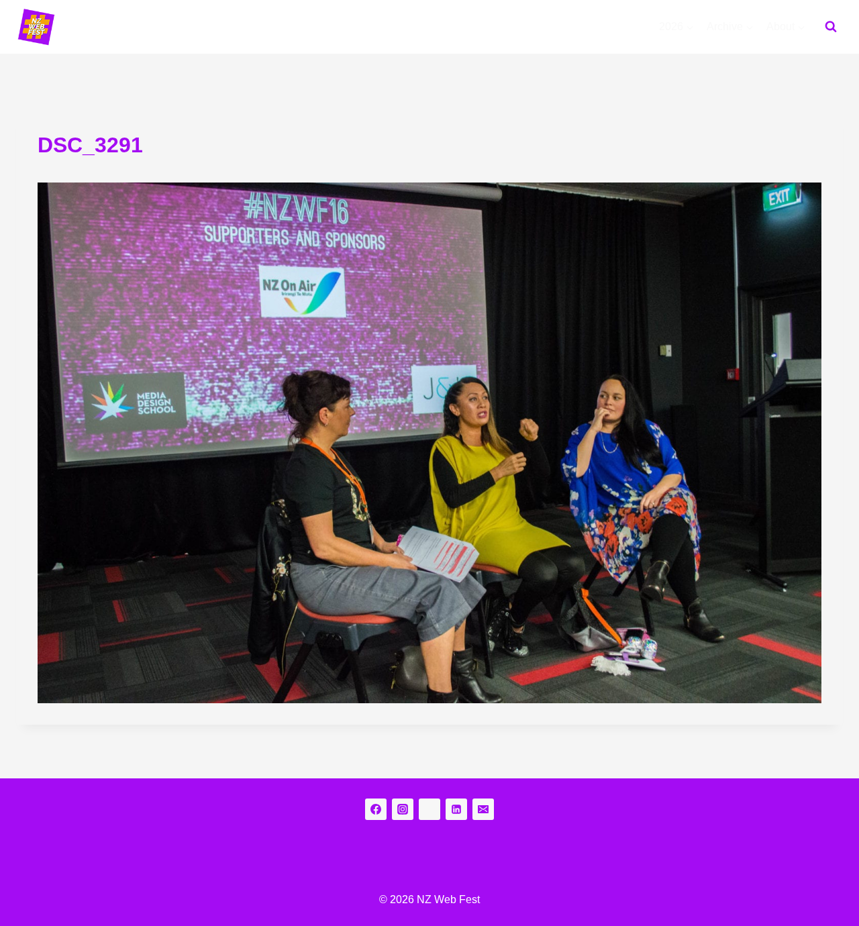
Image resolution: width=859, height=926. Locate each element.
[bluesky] (429, 809)
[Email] (483, 809)
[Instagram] (402, 809)
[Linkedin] (456, 809)
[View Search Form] (831, 27)
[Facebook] (376, 809)
